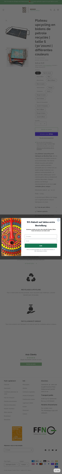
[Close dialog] (58, 220)
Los (41, 245)
